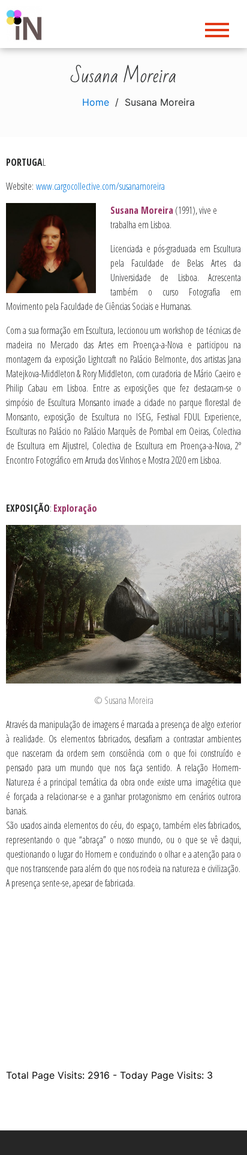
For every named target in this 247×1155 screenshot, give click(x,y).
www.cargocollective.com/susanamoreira (100, 186)
